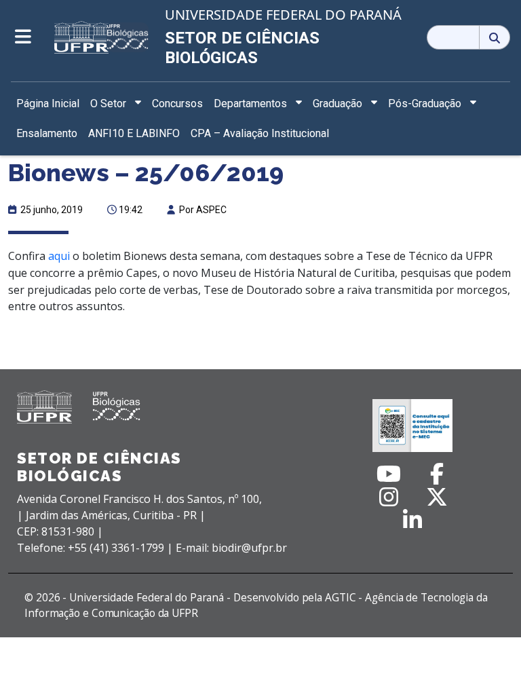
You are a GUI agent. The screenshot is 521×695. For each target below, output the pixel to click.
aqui (59, 255)
